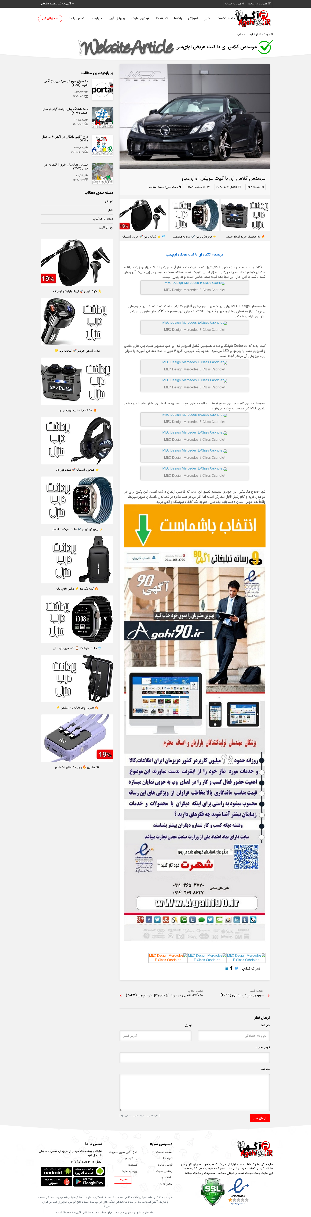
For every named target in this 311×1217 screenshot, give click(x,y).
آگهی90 (268, 34)
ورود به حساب (233, 3)
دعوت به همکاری (103, 219)
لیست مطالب (245, 34)
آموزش (193, 18)
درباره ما (96, 18)
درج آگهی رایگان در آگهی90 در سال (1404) (65, 138)
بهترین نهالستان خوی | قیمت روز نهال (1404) (66, 166)
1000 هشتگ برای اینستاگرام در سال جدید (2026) (65, 110)
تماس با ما (76, 18)
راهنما (178, 18)
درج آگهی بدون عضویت (123, 1152)
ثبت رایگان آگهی (50, 18)
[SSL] (212, 1191)
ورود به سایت (129, 1171)
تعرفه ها (162, 18)
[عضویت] (195, 940)
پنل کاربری (131, 1158)
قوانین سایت (140, 18)
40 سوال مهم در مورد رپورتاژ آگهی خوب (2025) (66, 83)
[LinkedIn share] (227, 968)
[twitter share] (238, 968)
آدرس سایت (263, 1047)
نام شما (265, 1025)
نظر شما (265, 1069)
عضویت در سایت (257, 3)
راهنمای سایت (164, 1171)
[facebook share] (232, 968)
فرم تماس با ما (53, 1151)
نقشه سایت (165, 1177)
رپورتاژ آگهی (117, 18)
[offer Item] (102, 89)
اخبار (207, 18)
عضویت (132, 1165)
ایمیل (188, 1025)
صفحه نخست (226, 18)
